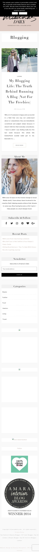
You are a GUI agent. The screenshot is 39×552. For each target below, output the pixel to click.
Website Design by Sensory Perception (13, 547)
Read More (19, 145)
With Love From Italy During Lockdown (15, 239)
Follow (19, 448)
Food (4, 303)
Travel (4, 319)
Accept (15, 13)
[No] (37, 8)
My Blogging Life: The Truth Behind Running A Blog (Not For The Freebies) (19, 92)
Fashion (4, 297)
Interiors (5, 308)
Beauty (4, 292)
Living (19, 76)
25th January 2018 (19, 109)
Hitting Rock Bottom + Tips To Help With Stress (19, 247)
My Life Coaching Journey (11, 250)
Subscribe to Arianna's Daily (19, 264)
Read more (23, 13)
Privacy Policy (19, 532)
